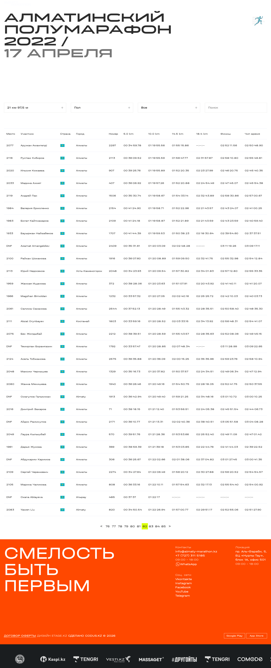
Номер (113, 134)
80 (132, 526)
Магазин (228, 3)
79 (126, 526)
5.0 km (129, 134)
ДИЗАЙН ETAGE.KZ (52, 635)
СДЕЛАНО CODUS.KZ (85, 635)
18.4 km (202, 134)
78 (120, 526)
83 (151, 526)
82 (145, 526)
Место (10, 134)
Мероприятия (54, 3)
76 (107, 526)
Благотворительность (106, 3)
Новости (133, 3)
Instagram (183, 583)
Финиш (225, 134)
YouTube (181, 591)
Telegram (182, 595)
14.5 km (177, 134)
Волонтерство (153, 3)
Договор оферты (20, 635)
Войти (262, 3)
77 (114, 526)
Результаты (77, 3)
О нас (172, 3)
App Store (256, 635)
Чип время (252, 134)
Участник (27, 134)
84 (157, 526)
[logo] (17, 3)
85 (163, 526)
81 (139, 526)
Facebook (183, 587)
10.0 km (154, 134)
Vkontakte (183, 579)
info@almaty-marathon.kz (196, 551)
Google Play (234, 635)
